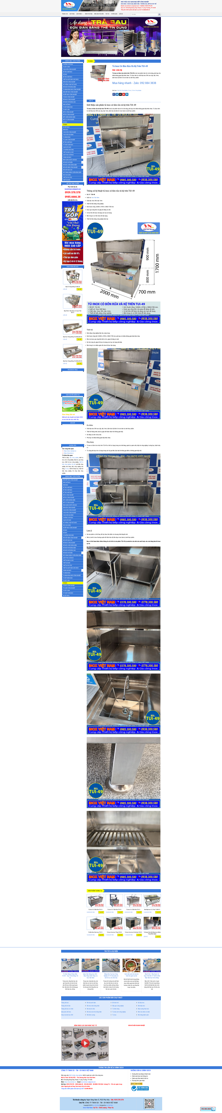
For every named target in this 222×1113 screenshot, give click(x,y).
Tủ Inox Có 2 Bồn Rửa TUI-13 (133, 909)
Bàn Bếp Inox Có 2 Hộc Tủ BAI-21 (152, 909)
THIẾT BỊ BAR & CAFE (68, 152)
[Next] (156, 37)
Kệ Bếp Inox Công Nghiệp (70, 94)
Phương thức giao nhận (138, 1080)
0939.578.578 (72, 192)
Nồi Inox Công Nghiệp (69, 99)
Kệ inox (65, 122)
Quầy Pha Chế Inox (68, 155)
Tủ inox (65, 124)
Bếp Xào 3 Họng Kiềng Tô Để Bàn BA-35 (72, 361)
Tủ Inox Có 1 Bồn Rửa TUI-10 (114, 909)
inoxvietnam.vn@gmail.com (73, 189)
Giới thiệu (72, 14)
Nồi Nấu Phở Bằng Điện (69, 87)
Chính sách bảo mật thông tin (140, 1076)
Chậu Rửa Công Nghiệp (69, 69)
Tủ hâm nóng (115, 1009)
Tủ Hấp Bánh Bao (68, 107)
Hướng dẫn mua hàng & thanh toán (141, 1074)
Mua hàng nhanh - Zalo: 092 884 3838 (134, 83)
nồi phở (74, 464)
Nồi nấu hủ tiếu (91, 1009)
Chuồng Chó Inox (68, 64)
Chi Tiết (79, 289)
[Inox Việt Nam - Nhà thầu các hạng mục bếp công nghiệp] (109, 5)
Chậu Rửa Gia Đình (68, 134)
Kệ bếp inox (141, 1002)
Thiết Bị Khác (66, 180)
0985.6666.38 (72, 196)
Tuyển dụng (114, 14)
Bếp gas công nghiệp (118, 1006)
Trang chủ (65, 14)
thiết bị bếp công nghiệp (75, 1075)
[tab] (91, 101)
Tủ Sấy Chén (66, 67)
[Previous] (65, 37)
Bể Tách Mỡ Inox (67, 72)
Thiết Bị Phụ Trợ (67, 177)
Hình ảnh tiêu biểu (99, 14)
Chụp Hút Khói (67, 147)
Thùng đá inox (65, 1002)
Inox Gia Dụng (67, 175)
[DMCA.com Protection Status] (136, 1083)
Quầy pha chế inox (66, 1012)
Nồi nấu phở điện (91, 1002)
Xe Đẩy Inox (66, 127)
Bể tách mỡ (115, 1002)
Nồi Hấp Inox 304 (67, 170)
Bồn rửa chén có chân (144, 1012)
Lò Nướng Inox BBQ (68, 150)
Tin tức (107, 14)
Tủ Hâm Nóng (66, 137)
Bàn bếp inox (141, 1006)
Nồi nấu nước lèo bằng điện (94, 1012)
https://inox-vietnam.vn (70, 451)
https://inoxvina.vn (69, 453)
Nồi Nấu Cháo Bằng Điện (70, 165)
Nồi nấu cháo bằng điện (93, 1006)
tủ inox (67, 468)
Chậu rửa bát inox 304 (67, 1015)
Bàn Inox (65, 129)
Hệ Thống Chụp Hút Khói (70, 84)
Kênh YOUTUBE (88, 14)
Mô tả (91, 101)
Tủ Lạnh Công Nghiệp (69, 139)
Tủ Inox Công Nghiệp (69, 97)
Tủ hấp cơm (66, 109)
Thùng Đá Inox (67, 157)
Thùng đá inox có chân (67, 1009)
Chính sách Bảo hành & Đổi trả (140, 1078)
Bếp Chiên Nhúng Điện (69, 117)
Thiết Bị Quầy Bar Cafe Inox (70, 79)
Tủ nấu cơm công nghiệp (119, 1012)
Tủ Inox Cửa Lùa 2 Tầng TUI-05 (114, 932)
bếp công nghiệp (74, 457)
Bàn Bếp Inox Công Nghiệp (70, 92)
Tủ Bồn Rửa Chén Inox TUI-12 (95, 932)
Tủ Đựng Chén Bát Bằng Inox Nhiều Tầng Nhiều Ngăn (152, 933)
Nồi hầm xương (91, 1015)
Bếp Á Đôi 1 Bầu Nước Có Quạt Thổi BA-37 (72, 311)
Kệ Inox (65, 74)
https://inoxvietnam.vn (70, 1082)
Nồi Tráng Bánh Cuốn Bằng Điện (72, 172)
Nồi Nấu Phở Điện (67, 162)
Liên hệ (121, 14)
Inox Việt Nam (95, 197)
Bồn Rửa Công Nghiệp (69, 82)
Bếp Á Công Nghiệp (68, 112)
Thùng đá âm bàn (65, 1006)
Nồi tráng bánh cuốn (143, 1015)
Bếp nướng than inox (143, 1009)
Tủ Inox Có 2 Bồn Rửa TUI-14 (95, 909)
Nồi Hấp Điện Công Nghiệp (70, 167)
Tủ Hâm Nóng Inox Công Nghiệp (72, 89)
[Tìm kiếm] (159, 14)
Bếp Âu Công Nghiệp (68, 114)
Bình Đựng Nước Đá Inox (70, 160)
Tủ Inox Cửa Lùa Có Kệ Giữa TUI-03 (133, 932)
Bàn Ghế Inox (66, 104)
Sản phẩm (79, 14)
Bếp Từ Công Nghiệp (68, 119)
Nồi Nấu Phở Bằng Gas (69, 102)
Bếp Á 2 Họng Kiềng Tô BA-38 (73, 286)
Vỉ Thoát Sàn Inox (68, 145)
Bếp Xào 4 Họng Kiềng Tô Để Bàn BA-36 (72, 337)
